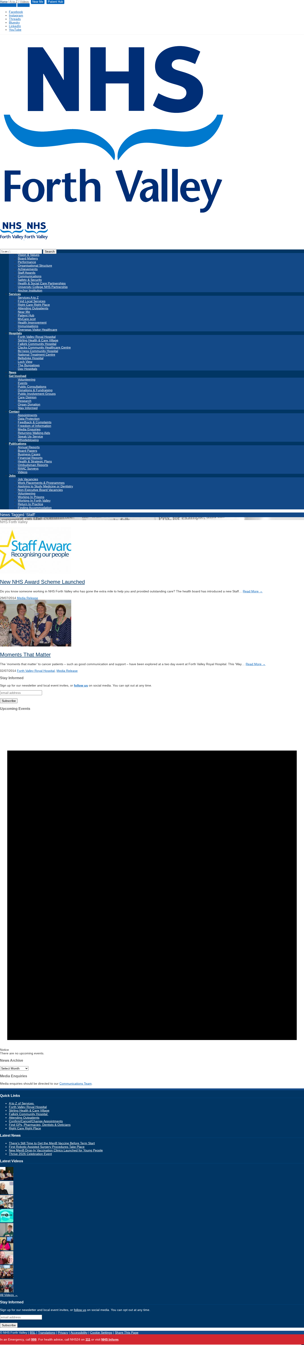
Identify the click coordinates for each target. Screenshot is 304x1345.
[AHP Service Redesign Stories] (6, 1193)
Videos (24, 1)
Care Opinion (27, 397)
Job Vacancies (28, 479)
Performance (27, 262)
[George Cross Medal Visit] (6, 1291)
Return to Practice (30, 504)
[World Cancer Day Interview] (6, 1221)
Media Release (27, 598)
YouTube (15, 29)
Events (22, 383)
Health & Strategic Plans (35, 461)
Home (4, 1)
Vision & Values (28, 255)
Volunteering (26, 379)
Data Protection (29, 418)
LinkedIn (15, 26)
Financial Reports (30, 458)
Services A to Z (28, 297)
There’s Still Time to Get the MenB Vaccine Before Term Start (52, 1143)
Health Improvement (32, 322)
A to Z (14, 1)
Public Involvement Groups (37, 393)
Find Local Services (31, 301)
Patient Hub (8, 5)
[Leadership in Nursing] (6, 1179)
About (13, 251)
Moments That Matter (25, 655)
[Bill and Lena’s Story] (6, 1263)
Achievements (28, 269)
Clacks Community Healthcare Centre (44, 347)
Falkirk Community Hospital (37, 344)
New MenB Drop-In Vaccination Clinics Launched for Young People (56, 1150)
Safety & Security (30, 280)
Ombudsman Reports (33, 465)
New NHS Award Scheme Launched (42, 582)
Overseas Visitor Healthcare (37, 329)
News (12, 372)
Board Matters (28, 258)
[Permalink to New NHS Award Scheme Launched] (35, 573)
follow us (81, 685)
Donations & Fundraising (35, 390)
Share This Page (126, 1332)
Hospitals (15, 333)
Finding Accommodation (35, 507)
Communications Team (75, 1083)
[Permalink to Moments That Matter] (35, 645)
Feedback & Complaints (34, 422)
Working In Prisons (31, 497)
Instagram (16, 15)
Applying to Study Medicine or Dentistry (45, 486)
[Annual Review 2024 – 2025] (6, 1277)
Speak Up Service (30, 436)
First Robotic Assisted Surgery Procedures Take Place (47, 1147)
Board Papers (27, 450)
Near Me (23, 5)
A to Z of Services (21, 1103)
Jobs (12, 475)
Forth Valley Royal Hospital (37, 336)
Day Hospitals (27, 369)
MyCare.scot (27, 319)
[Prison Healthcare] (6, 1249)
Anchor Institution (30, 290)
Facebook (16, 12)
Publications (17, 443)
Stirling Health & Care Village (38, 340)
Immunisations (28, 326)
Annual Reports (29, 447)
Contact (14, 411)
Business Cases (29, 454)
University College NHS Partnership (43, 287)
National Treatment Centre (36, 354)
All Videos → (9, 1295)
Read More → (253, 591)
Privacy (63, 1332)
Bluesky (14, 22)
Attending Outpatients (33, 308)
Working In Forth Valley (34, 500)
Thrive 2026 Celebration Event (30, 1154)
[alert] (152, 884)
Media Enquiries (29, 429)
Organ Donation (29, 404)
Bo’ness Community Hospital (38, 351)
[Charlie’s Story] (6, 1235)
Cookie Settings (101, 1332)
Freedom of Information (34, 425)
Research (24, 401)
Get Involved (17, 376)
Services (15, 294)
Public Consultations (32, 386)
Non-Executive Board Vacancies (40, 490)
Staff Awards (26, 272)
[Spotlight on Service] (6, 1207)
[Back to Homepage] (24, 238)
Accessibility (79, 1332)
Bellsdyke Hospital (30, 358)
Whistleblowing (28, 440)
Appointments (27, 415)
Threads (15, 19)
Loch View (25, 361)
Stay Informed (28, 408)
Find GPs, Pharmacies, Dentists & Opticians (40, 1124)
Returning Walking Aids (34, 433)
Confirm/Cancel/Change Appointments (36, 1121)
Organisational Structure (35, 265)
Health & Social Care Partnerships (42, 283)
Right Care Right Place (34, 304)
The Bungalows (29, 365)
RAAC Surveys (28, 468)
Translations (46, 1332)
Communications (29, 276)
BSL (32, 1332)
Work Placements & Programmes (41, 482)
